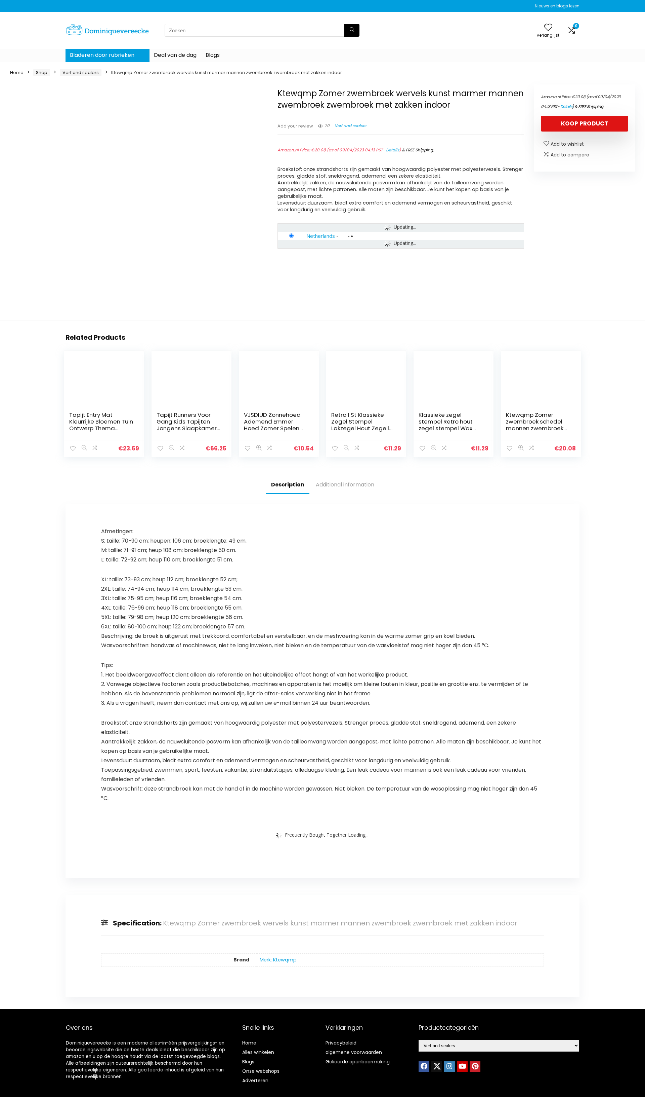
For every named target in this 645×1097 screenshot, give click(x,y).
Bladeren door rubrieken (102, 55)
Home (17, 72)
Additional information (345, 484)
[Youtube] (462, 1066)
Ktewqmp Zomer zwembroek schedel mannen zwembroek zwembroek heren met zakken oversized (537, 428)
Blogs (213, 55)
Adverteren (255, 1080)
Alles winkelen (258, 1052)
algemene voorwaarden (354, 1052)
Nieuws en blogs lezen (557, 6)
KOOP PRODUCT (584, 123)
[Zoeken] (351, 30)
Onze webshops (261, 1071)
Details (392, 150)
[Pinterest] (475, 1066)
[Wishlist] (548, 27)
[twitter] (436, 1066)
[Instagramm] (449, 1066)
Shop (41, 72)
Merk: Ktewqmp (278, 959)
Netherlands (320, 235)
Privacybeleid (341, 1042)
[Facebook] (424, 1066)
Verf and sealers (80, 72)
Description (287, 484)
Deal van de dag (175, 55)
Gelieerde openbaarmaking (358, 1061)
